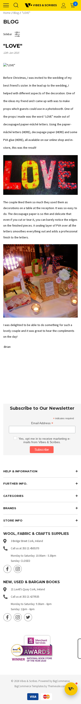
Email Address (42, 423)
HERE (26, 132)
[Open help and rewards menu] (71, 688)
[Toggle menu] (6, 5)
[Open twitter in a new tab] (28, 617)
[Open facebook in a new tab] (7, 569)
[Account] (63, 5)
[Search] (15, 5)
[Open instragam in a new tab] (18, 569)
